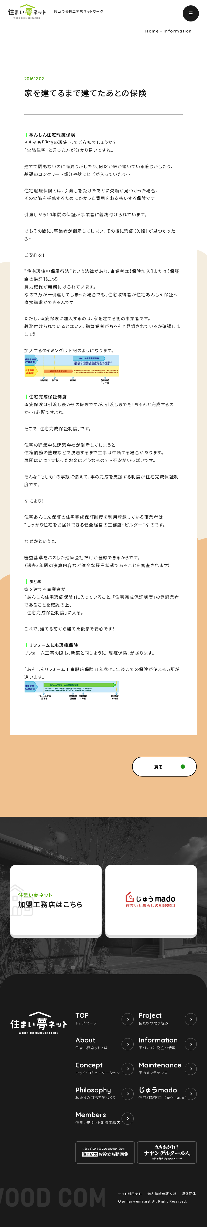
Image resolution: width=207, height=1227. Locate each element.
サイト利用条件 (130, 1193)
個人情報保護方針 (162, 1193)
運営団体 (189, 1193)
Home (152, 31)
